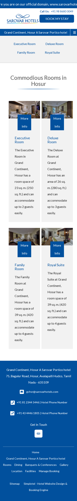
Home (35, 452)
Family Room (26, 52)
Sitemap (15, 483)
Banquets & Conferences (41, 464)
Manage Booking (49, 471)
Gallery (64, 464)
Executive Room (25, 44)
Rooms (7, 464)
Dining (18, 464)
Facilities (30, 471)
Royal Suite (52, 52)
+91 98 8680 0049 (62, 11)
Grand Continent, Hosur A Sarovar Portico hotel (35, 32)
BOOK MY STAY (57, 18)
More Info (24, 122)
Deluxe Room (54, 44)
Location (17, 471)
